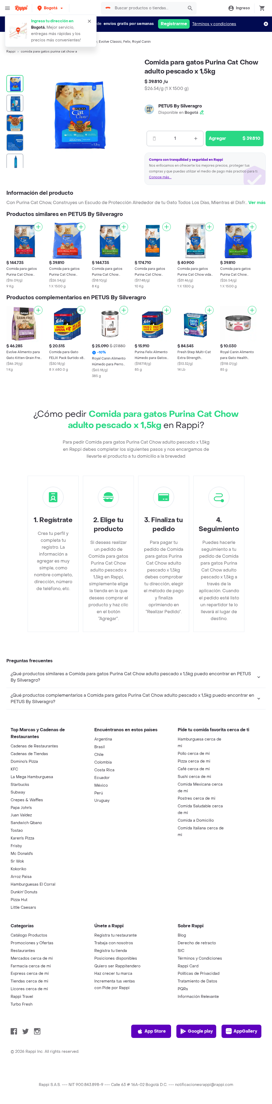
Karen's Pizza (22, 838)
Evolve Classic (110, 42)
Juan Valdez (21, 815)
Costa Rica (104, 770)
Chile (99, 754)
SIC (181, 950)
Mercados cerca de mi (32, 958)
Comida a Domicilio (196, 820)
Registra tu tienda (110, 950)
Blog (182, 935)
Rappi (10, 51)
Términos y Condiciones (200, 958)
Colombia (103, 762)
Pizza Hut (19, 899)
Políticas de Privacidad (198, 973)
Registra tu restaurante (115, 935)
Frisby (16, 845)
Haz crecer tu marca (113, 973)
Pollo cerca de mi (194, 753)
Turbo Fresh (21, 1004)
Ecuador (102, 777)
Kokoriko (18, 869)
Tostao (17, 830)
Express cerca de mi (30, 973)
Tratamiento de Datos (197, 981)
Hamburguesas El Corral (33, 884)
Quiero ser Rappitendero (117, 966)
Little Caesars (23, 907)
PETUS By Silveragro (180, 106)
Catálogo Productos (29, 935)
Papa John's (21, 807)
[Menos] (154, 138)
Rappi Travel (22, 996)
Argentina (103, 739)
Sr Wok (17, 861)
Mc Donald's (22, 853)
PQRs (183, 989)
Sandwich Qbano (26, 822)
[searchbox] (148, 8)
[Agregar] (38, 227)
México (101, 785)
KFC (14, 769)
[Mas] (195, 138)
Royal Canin (141, 42)
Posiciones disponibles (115, 958)
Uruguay (101, 800)
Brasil (99, 747)
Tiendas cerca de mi (29, 981)
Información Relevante (198, 996)
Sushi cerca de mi (194, 776)
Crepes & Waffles (27, 800)
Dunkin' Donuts (24, 892)
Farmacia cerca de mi (31, 966)
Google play (200, 1031)
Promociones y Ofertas (32, 943)
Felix (126, 42)
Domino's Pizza (24, 761)
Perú (98, 793)
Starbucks (20, 784)
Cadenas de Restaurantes (34, 746)
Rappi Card (188, 966)
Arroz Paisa (21, 876)
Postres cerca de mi (196, 798)
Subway (18, 792)
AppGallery (245, 1031)
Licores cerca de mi (29, 989)
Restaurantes (23, 950)
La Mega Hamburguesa (32, 777)
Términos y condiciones (214, 24)
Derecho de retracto (197, 943)
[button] (50, 8)
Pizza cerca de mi (194, 761)
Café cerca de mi (194, 769)
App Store (155, 1031)
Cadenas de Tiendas (29, 753)
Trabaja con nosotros (113, 943)
